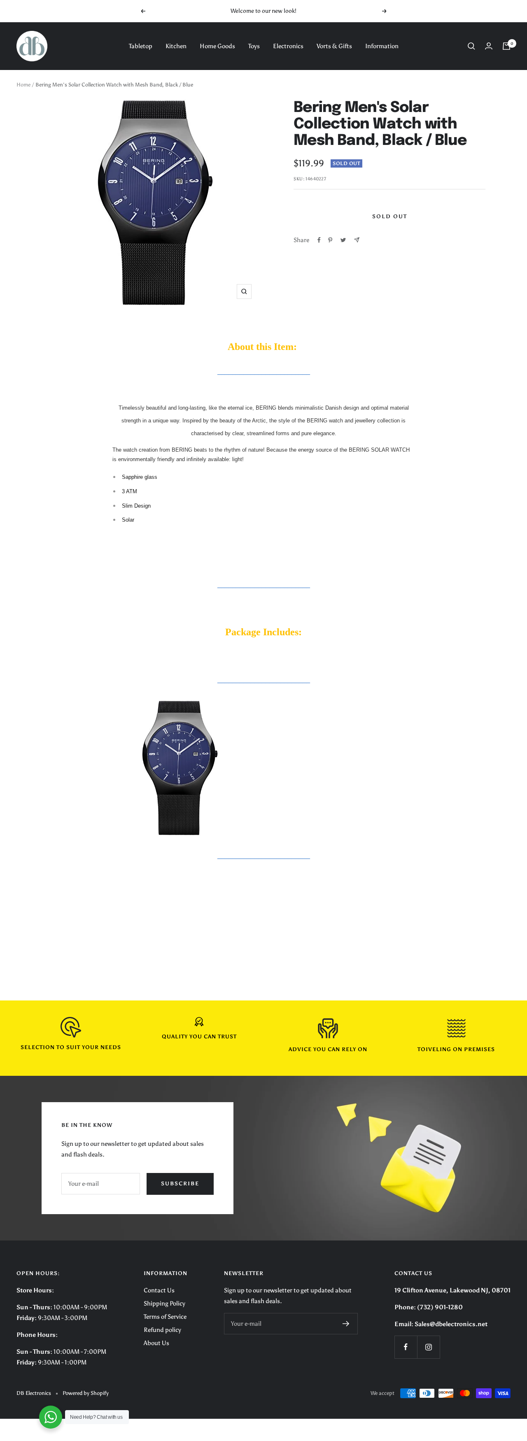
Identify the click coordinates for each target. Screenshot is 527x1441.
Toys (254, 46)
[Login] (488, 45)
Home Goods (217, 46)
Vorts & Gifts (334, 46)
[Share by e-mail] (356, 239)
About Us (156, 1343)
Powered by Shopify (86, 1393)
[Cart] (506, 46)
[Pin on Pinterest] (330, 240)
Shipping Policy (164, 1303)
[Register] (346, 1324)
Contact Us (159, 1290)
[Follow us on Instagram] (428, 1347)
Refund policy (162, 1330)
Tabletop (140, 46)
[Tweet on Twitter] (343, 240)
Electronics (288, 46)
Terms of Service (165, 1316)
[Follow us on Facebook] (405, 1347)
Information (382, 46)
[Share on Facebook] (319, 240)
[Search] (471, 46)
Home (23, 85)
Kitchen (176, 46)
